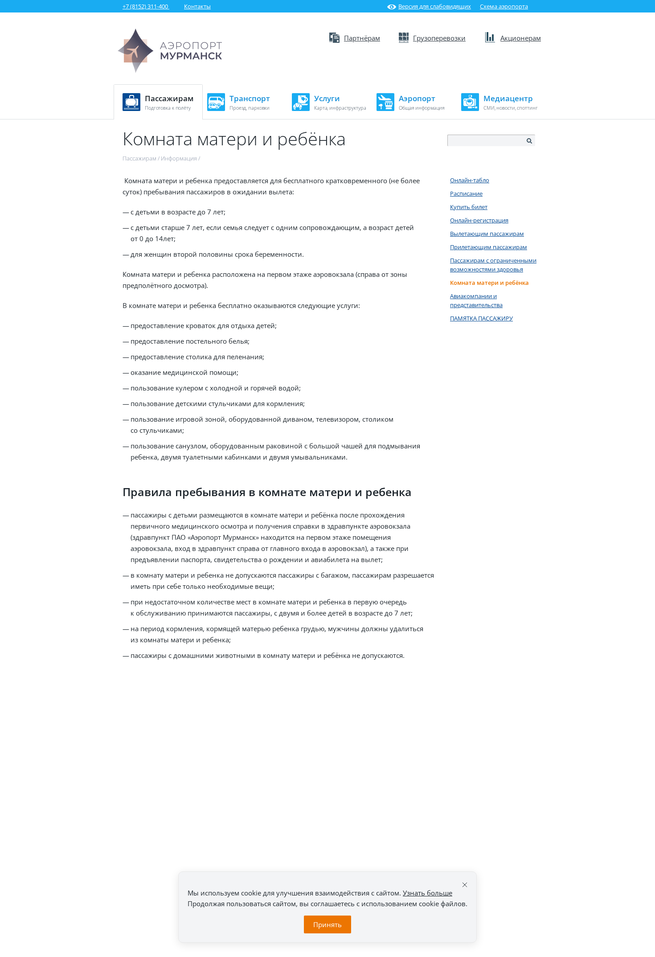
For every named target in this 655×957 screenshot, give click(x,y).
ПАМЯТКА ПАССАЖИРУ (481, 318)
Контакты (197, 6)
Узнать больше (427, 892)
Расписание (466, 193)
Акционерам (520, 37)
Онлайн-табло (469, 180)
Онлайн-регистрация (479, 220)
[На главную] (170, 51)
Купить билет (468, 207)
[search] (529, 141)
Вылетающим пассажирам (487, 234)
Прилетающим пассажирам (488, 247)
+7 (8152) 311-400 (146, 6)
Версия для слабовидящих (434, 6)
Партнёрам (362, 37)
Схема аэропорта (504, 6)
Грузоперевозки (439, 37)
